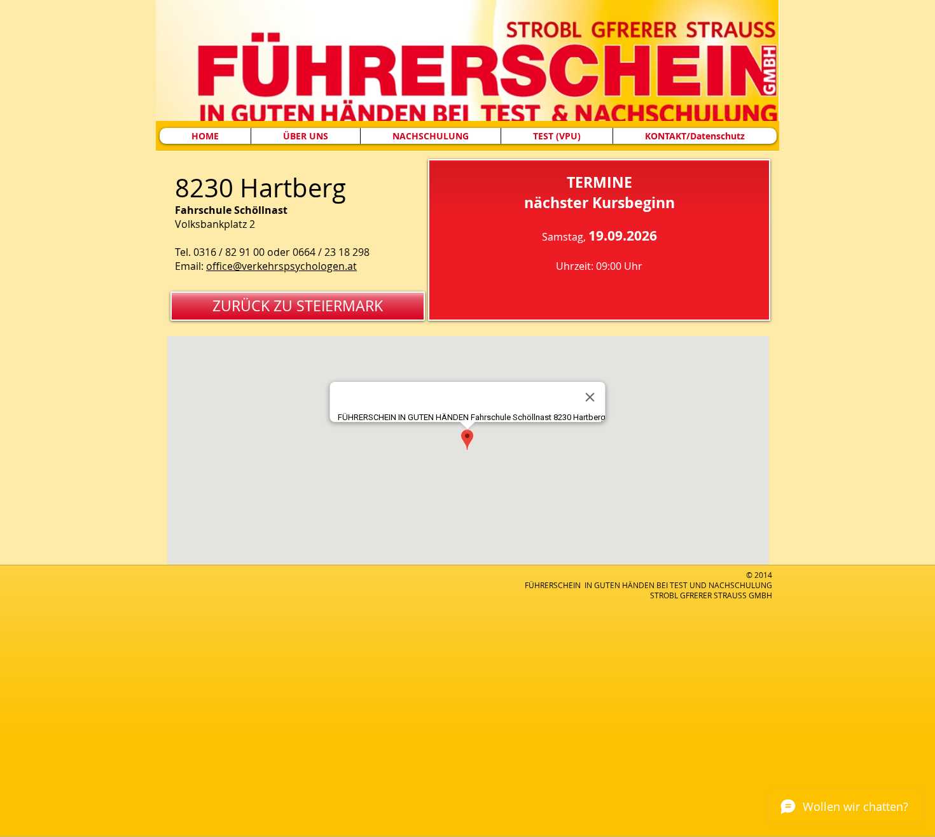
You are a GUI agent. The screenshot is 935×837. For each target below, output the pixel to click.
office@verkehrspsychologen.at (281, 266)
